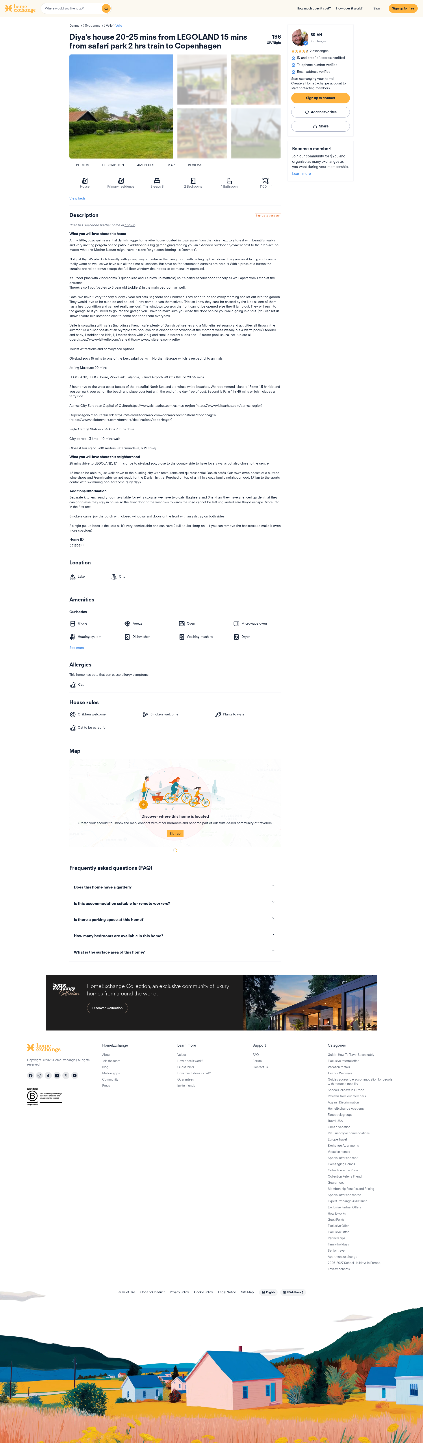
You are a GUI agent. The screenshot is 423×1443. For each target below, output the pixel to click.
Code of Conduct (152, 1292)
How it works (337, 1213)
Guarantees (185, 1079)
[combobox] (76, 8)
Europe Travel (337, 1139)
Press (106, 1085)
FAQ (256, 1055)
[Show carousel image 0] (121, 106)
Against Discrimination (343, 1102)
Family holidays (338, 1244)
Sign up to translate (268, 215)
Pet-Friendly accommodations (349, 1133)
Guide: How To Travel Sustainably (351, 1055)
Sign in (378, 8)
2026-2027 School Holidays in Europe (354, 1263)
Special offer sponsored (344, 1195)
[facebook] (30, 1075)
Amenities (145, 165)
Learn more (301, 174)
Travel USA (335, 1121)
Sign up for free (403, 8)
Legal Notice (227, 1292)
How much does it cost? (314, 8)
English (129, 225)
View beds (77, 198)
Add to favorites (324, 112)
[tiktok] (48, 1075)
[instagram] (39, 1075)
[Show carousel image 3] (202, 133)
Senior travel (336, 1250)
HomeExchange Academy (346, 1108)
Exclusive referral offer (343, 1061)
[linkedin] (57, 1075)
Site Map (247, 1292)
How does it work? (349, 8)
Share (323, 126)
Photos (82, 165)
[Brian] (300, 38)
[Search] (106, 8)
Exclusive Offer (338, 1226)
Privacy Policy (179, 1292)
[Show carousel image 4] (256, 133)
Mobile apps (111, 1073)
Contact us (260, 1067)
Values (182, 1055)
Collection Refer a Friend (345, 1176)
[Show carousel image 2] (256, 79)
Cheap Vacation (339, 1127)
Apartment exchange (342, 1256)
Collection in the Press (343, 1170)
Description (113, 165)
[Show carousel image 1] (202, 79)
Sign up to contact (320, 98)
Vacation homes (339, 1152)
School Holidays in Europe (346, 1090)
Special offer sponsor (343, 1158)
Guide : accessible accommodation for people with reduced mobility (360, 1082)
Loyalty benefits (339, 1269)
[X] (65, 1075)
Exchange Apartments (343, 1145)
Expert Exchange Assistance (347, 1201)
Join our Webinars (340, 1073)
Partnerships (336, 1238)
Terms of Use (126, 1292)
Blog (105, 1067)
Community (110, 1079)
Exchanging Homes (341, 1164)
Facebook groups (340, 1114)
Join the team (111, 1061)
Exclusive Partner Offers (344, 1207)
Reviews (195, 165)
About (106, 1055)
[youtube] (74, 1075)
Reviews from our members (347, 1096)
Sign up (175, 833)
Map (171, 165)
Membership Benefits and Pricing (351, 1189)
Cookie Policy (203, 1292)
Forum (257, 1061)
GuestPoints (185, 1067)
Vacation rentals (339, 1067)
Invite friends (186, 1085)
